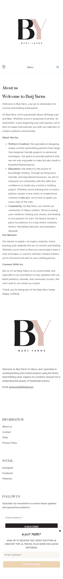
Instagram (7, 467)
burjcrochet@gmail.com (21, 386)
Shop (5, 437)
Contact (6, 432)
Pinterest (7, 478)
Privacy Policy (9, 442)
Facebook (7, 473)
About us (7, 426)
